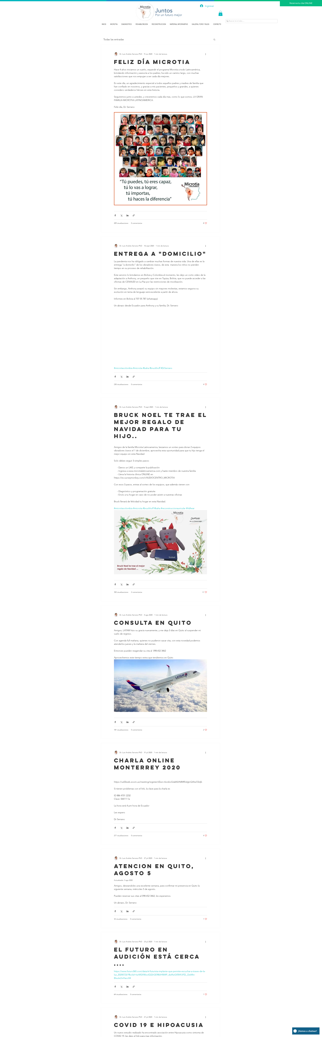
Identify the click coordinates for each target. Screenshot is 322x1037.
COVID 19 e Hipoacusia (159, 1024)
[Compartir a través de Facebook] (115, 215)
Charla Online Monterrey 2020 (147, 764)
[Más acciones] (205, 54)
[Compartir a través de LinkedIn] (127, 215)
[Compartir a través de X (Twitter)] (121, 215)
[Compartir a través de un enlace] (133, 215)
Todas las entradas (113, 39)
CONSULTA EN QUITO (153, 622)
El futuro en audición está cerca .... (157, 956)
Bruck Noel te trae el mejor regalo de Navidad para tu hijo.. (160, 425)
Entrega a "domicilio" (160, 253)
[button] (220, 13)
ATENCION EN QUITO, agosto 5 (154, 869)
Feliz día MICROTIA (152, 61)
